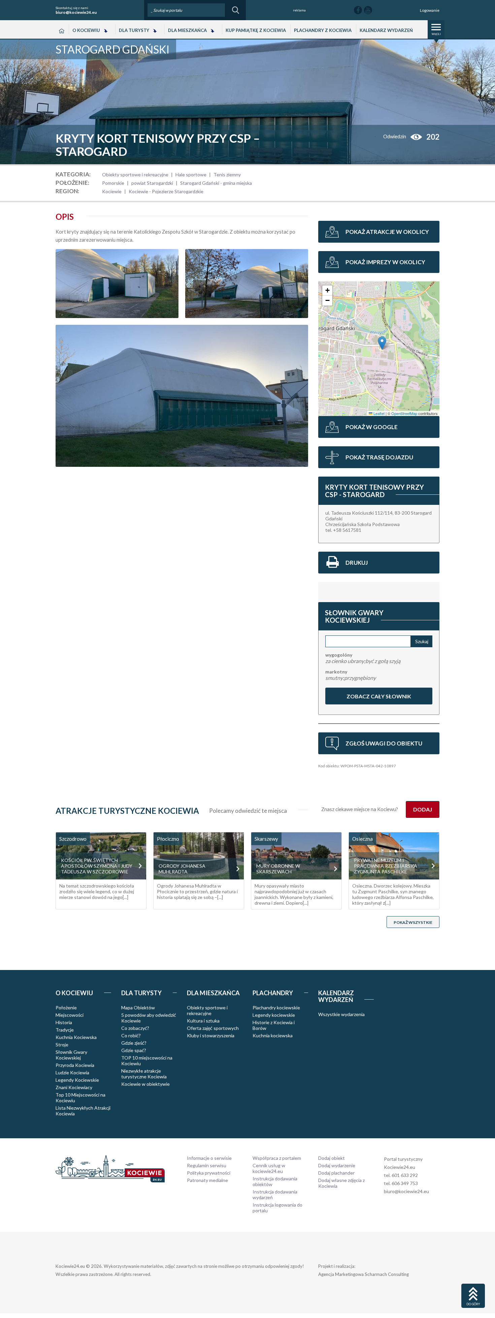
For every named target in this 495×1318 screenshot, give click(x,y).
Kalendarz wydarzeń (386, 30)
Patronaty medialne (207, 1180)
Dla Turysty (134, 30)
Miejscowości (70, 1015)
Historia (64, 1022)
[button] (382, 343)
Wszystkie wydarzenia (341, 1014)
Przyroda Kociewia (75, 1065)
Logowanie (429, 10)
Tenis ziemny (227, 174)
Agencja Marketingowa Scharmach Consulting (363, 1274)
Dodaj (422, 809)
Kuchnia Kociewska (76, 1037)
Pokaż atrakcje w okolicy (387, 231)
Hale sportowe (190, 174)
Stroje (62, 1044)
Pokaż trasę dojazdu (379, 457)
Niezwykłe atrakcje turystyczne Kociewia (144, 1073)
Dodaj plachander (336, 1173)
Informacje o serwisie (209, 1158)
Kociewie (112, 191)
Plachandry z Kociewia (323, 30)
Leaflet (378, 413)
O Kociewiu (86, 30)
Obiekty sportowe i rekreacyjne (135, 174)
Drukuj (356, 562)
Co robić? (131, 1035)
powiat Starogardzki (152, 183)
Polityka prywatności (208, 1173)
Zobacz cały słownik (378, 696)
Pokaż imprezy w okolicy (385, 262)
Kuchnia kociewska (273, 1035)
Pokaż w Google (371, 426)
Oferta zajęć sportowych (213, 1028)
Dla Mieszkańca (187, 30)
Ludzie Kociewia (72, 1072)
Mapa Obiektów (138, 1007)
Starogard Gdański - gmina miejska (216, 183)
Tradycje (65, 1030)
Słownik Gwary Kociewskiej (71, 1055)
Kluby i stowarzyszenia (210, 1035)
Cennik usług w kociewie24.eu (269, 1168)
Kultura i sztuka (203, 1021)
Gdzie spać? (133, 1050)
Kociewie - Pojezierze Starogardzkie (166, 191)
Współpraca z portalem (277, 1158)
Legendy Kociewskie (77, 1080)
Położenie (66, 1007)
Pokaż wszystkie (413, 922)
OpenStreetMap (404, 413)
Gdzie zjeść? (133, 1043)
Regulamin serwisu (206, 1165)
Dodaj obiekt (331, 1158)
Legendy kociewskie (274, 1015)
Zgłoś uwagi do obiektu (383, 743)
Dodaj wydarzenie (336, 1165)
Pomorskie (113, 183)
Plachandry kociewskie (276, 1007)
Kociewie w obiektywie (145, 1084)
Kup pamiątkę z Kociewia (256, 30)
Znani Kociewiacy (74, 1087)
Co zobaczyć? (135, 1028)
